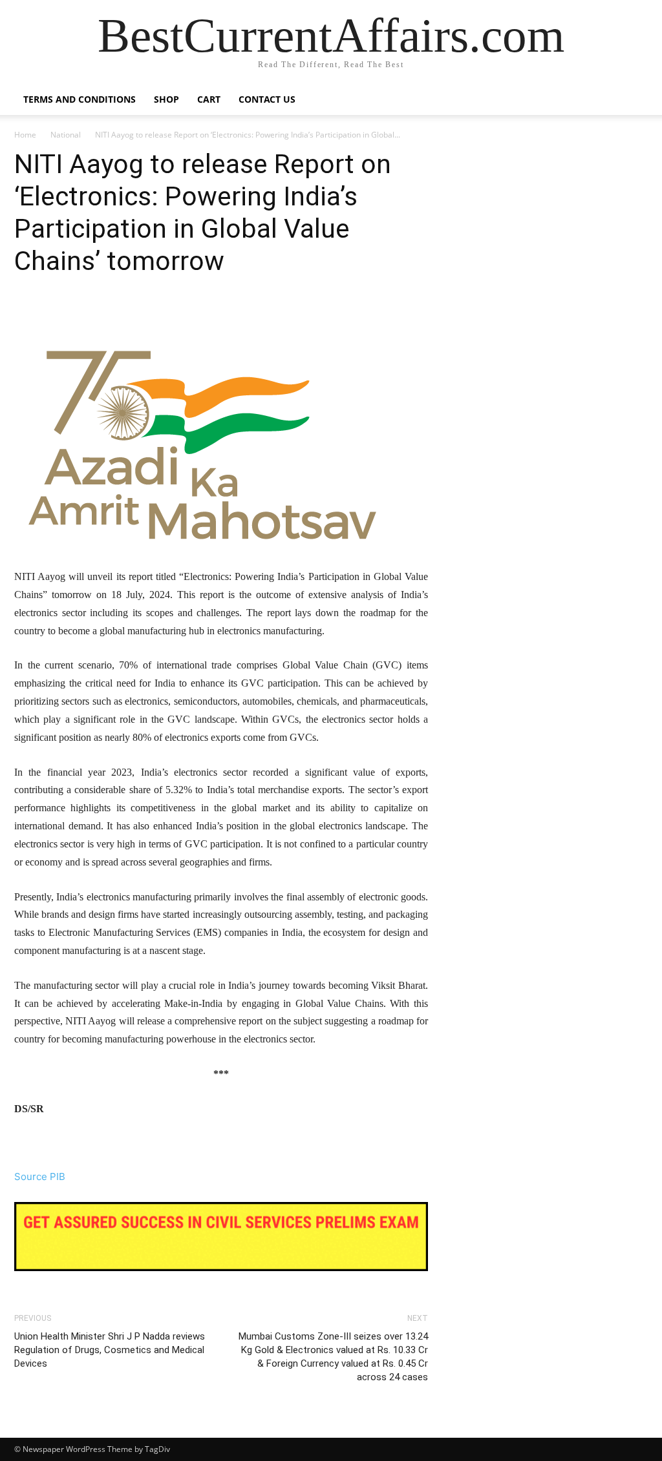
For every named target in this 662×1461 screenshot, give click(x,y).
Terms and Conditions (79, 99)
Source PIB (39, 1176)
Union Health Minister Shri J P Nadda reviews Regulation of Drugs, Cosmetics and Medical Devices (109, 1350)
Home (25, 134)
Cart (208, 99)
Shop (166, 99)
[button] (632, 100)
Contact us (267, 99)
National (65, 134)
